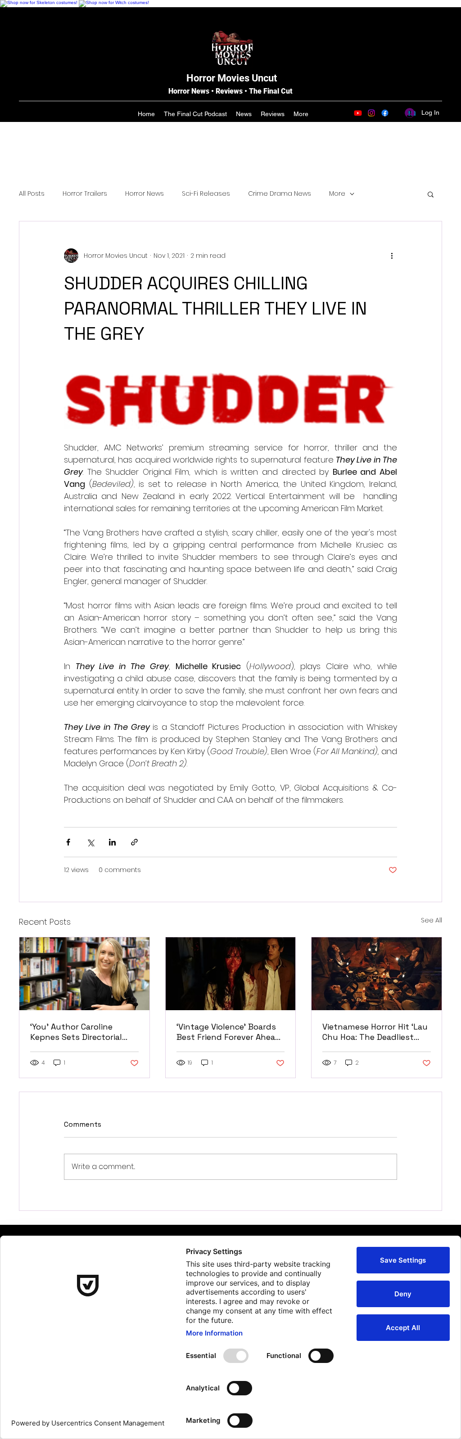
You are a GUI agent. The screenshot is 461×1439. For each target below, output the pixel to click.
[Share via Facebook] (68, 842)
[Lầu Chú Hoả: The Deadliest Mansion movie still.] (377, 973)
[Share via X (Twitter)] (90, 842)
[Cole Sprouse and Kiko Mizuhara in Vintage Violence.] (231, 973)
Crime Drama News (279, 193)
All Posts (32, 193)
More (337, 193)
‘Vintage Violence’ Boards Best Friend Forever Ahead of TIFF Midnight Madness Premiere (228, 1031)
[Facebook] (384, 112)
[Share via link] (134, 842)
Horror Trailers (85, 193)
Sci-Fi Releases (206, 193)
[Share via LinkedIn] (112, 842)
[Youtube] (357, 112)
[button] (430, 194)
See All (431, 920)
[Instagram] (371, 112)
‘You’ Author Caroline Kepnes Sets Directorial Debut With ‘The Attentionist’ (76, 1031)
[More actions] (391, 255)
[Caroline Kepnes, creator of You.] (84, 973)
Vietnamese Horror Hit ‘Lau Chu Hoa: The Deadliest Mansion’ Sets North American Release (375, 1031)
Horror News (144, 193)
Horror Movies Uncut (231, 78)
